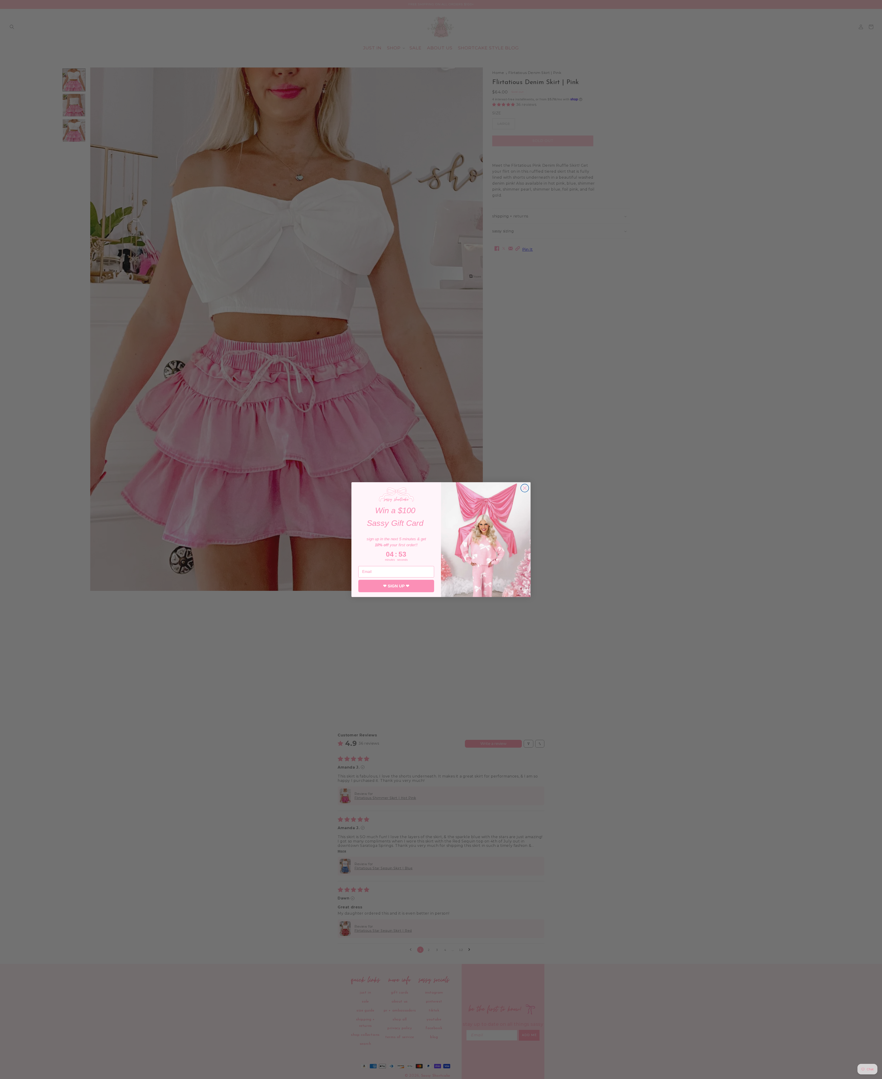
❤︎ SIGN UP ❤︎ (396, 586)
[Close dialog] (525, 488)
